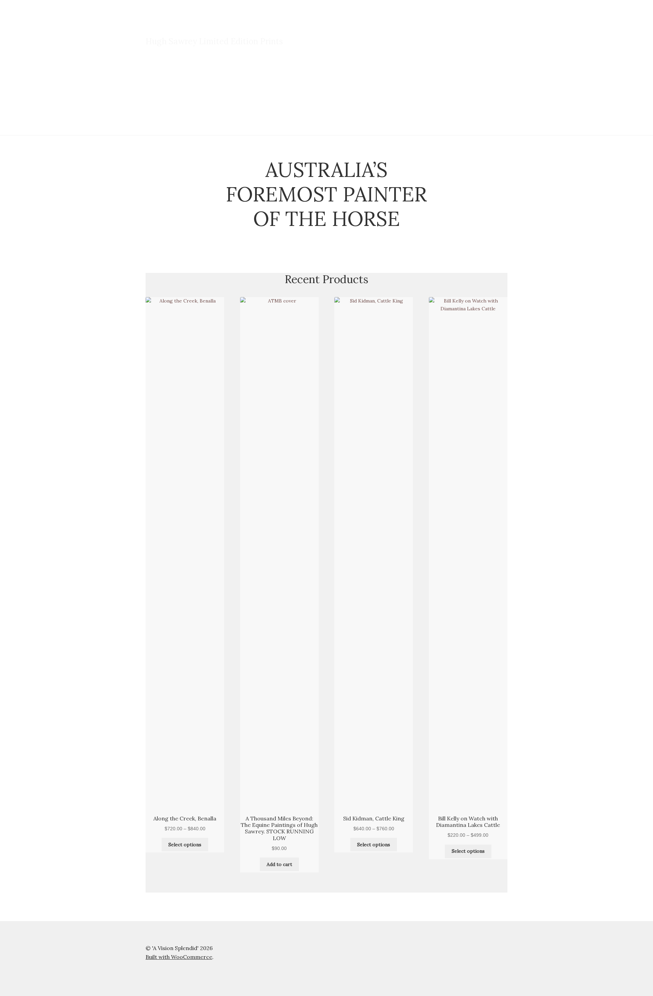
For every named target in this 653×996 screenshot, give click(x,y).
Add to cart (279, 864)
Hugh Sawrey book (264, 78)
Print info (156, 78)
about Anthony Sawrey (327, 78)
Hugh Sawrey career (204, 78)
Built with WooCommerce (179, 956)
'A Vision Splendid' (188, 26)
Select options (184, 845)
